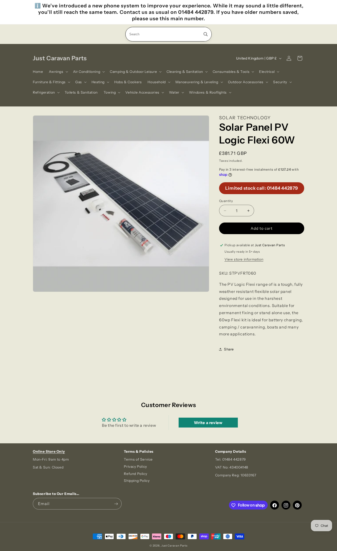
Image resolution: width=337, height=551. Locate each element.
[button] (58, 71)
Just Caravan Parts (174, 545)
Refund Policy (135, 473)
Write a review (208, 422)
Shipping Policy (137, 481)
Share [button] (229, 349)
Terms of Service (138, 459)
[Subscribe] (116, 504)
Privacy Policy (135, 466)
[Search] (205, 34)
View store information (244, 259)
